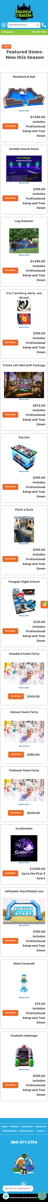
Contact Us (40, 1127)
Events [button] (40, 1131)
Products (14, 1127)
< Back (6, 46)
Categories (27, 1127)
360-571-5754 (38, 32)
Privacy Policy (9, 1131)
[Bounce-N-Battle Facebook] (24, 1184)
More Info (24, 111)
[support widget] (42, 1196)
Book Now (10, 126)
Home (5, 1127)
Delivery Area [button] (26, 1131)
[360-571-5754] (44, 25)
